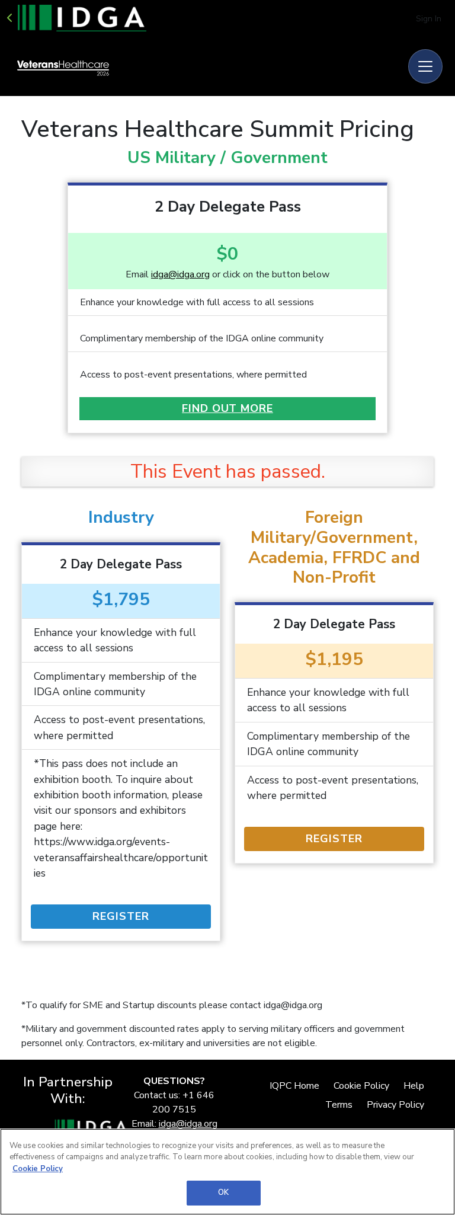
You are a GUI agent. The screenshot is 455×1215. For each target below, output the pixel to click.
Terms (339, 1104)
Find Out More (227, 408)
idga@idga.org (180, 274)
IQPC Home (294, 1085)
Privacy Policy (395, 1104)
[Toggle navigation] (425, 66)
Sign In (428, 18)
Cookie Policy (361, 1085)
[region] (227, 1171)
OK (223, 1192)
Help (413, 1085)
